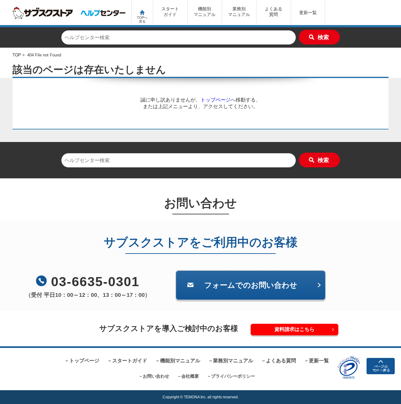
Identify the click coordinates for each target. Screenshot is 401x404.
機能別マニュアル (180, 360)
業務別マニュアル (233, 360)
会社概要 (190, 376)
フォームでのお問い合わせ (250, 285)
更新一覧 (308, 12)
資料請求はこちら (294, 329)
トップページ (215, 99)
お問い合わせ (156, 376)
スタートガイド (170, 11)
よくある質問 (273, 11)
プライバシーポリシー (233, 376)
